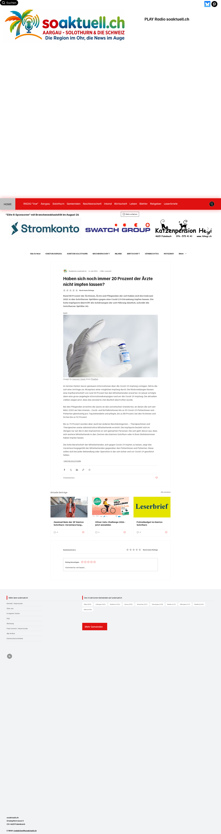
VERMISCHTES (152, 253)
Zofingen (101, 604)
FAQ (8, 618)
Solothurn (116, 604)
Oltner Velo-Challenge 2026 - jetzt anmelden (110, 523)
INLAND (118, 253)
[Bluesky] (207, 4)
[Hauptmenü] (211, 204)
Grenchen (143, 604)
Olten (88, 604)
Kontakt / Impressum (15, 603)
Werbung (10, 623)
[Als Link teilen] (83, 470)
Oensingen (158, 604)
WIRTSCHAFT (133, 253)
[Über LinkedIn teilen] (77, 470)
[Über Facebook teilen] (64, 470)
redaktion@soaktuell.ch (25, 830)
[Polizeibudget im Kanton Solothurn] (152, 507)
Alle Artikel (35, 253)
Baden (172, 604)
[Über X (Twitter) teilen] (70, 470)
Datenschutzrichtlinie (15, 638)
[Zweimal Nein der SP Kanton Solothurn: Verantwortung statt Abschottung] (69, 507)
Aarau (129, 604)
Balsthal (199, 604)
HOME (8, 204)
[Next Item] (208, 228)
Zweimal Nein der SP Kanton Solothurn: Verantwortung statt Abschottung (69, 523)
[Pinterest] (214, 4)
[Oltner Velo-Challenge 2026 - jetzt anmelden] (110, 507)
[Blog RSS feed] (9, 656)
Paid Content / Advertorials (17, 628)
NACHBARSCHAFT (101, 253)
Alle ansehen (166, 492)
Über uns (10, 608)
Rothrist (88, 609)
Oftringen (186, 604)
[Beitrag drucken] (89, 470)
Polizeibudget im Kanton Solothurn (149, 523)
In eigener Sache (13, 613)
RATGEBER (169, 253)
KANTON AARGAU (54, 253)
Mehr (181, 253)
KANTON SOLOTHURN (77, 253)
